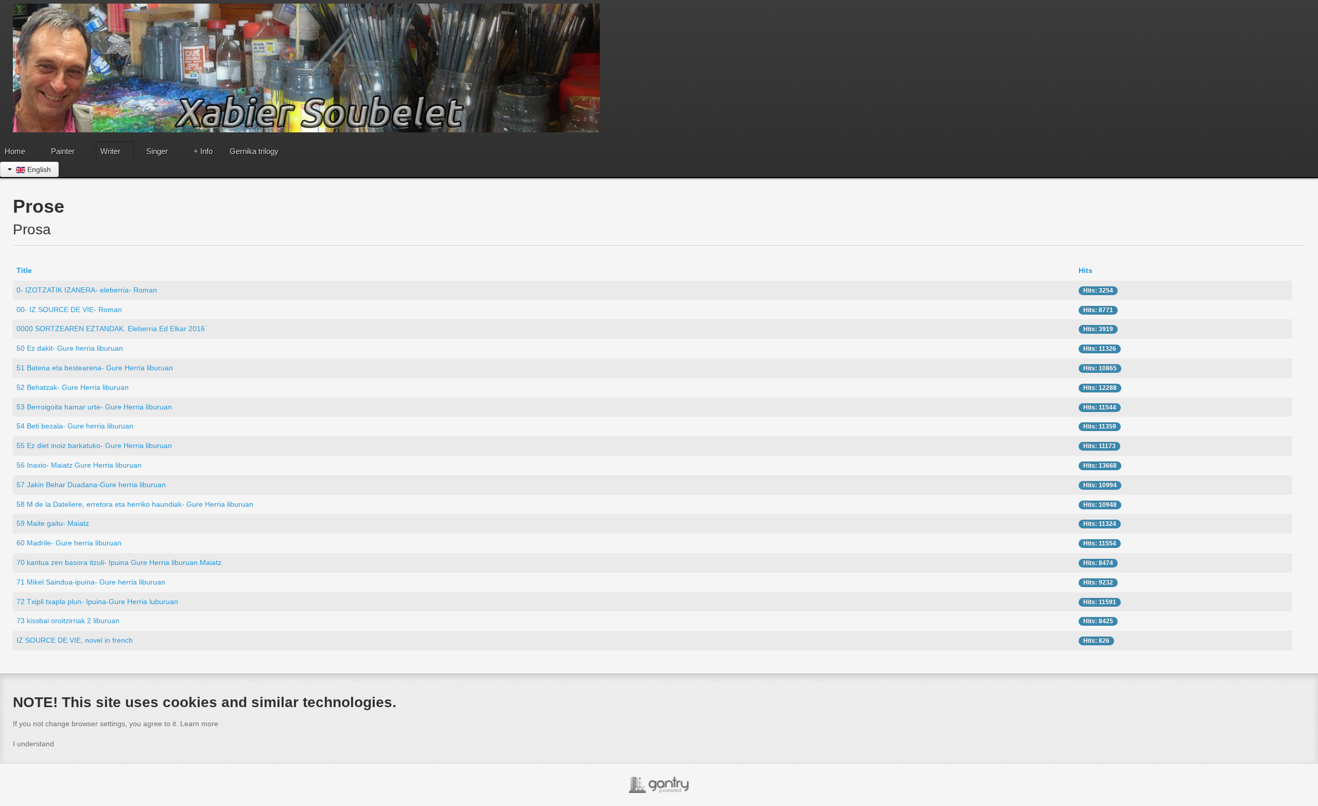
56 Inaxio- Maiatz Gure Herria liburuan (79, 465)
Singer (157, 151)
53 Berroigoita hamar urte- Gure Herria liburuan (94, 407)
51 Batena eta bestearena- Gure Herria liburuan (94, 368)
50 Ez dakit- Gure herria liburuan (69, 348)
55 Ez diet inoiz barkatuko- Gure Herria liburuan (94, 445)
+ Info (203, 151)
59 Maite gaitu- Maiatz (52, 523)
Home (15, 151)
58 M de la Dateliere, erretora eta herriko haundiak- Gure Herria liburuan (134, 504)
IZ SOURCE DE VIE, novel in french (74, 640)
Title (24, 270)
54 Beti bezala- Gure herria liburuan (74, 426)
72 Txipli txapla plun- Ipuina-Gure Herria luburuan (97, 601)
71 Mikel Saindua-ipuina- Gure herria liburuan (90, 582)
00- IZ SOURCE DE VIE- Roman (69, 309)
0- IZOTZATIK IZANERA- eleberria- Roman (86, 290)
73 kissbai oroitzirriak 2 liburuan (67, 620)
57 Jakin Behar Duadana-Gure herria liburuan (91, 485)
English (38, 169)
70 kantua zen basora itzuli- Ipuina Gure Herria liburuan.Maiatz (118, 562)
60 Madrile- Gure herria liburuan (69, 543)
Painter (63, 151)
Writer (110, 151)
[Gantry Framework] (659, 785)
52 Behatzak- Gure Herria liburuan (72, 387)
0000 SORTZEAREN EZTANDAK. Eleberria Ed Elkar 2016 (110, 328)
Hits (1085, 270)
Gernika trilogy (254, 151)
